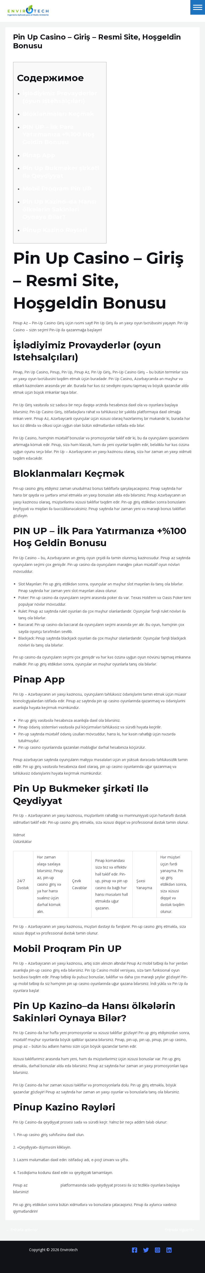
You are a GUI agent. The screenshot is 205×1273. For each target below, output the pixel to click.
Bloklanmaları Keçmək (58, 113)
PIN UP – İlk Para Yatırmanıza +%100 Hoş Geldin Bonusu (58, 134)
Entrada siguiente (182, 1229)
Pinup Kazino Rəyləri (54, 230)
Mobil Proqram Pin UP (56, 188)
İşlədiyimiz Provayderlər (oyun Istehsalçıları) (59, 97)
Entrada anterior (22, 1229)
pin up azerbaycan (44, 1185)
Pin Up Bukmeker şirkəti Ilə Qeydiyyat (60, 171)
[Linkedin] (169, 1250)
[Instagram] (157, 1250)
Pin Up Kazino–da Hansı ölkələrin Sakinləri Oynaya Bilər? (59, 209)
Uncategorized (27, 55)
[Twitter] (146, 1250)
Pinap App (38, 155)
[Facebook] (134, 1250)
